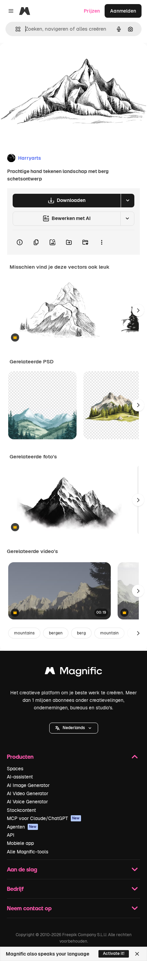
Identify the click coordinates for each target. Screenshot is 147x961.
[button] (73, 728)
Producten (20, 756)
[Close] (137, 954)
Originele (45, 58)
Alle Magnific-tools (27, 852)
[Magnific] (73, 672)
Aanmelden (123, 11)
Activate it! (113, 953)
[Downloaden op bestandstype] (127, 200)
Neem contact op (29, 908)
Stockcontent (21, 810)
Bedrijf (15, 888)
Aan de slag (22, 869)
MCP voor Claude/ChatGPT (43, 818)
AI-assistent (20, 777)
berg (81, 633)
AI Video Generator (27, 793)
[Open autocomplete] (15, 29)
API (10, 835)
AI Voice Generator (27, 802)
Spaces (15, 769)
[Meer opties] (101, 242)
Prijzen (92, 11)
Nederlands (74, 727)
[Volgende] (138, 310)
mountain (109, 633)
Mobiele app (20, 843)
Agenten (22, 827)
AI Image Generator (28, 785)
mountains (24, 633)
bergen (56, 633)
